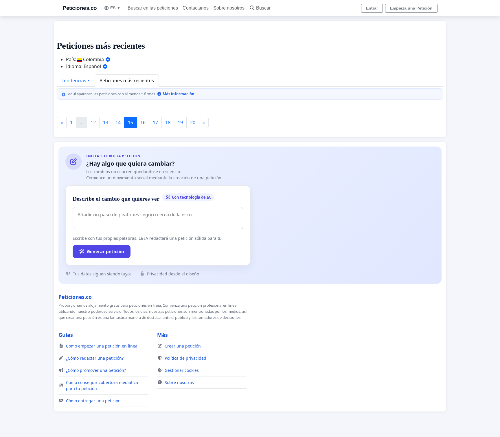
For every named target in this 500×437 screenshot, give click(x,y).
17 (155, 122)
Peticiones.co (79, 8)
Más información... (180, 93)
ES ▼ (115, 8)
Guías (65, 334)
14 (118, 122)
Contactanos (196, 8)
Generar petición (105, 251)
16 (143, 122)
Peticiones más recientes (127, 80)
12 (93, 122)
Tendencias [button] (74, 80)
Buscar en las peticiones (153, 8)
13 (105, 122)
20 (192, 122)
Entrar (372, 8)
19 (180, 122)
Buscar (263, 8)
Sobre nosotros (229, 8)
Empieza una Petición (411, 8)
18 (167, 122)
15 (130, 122)
